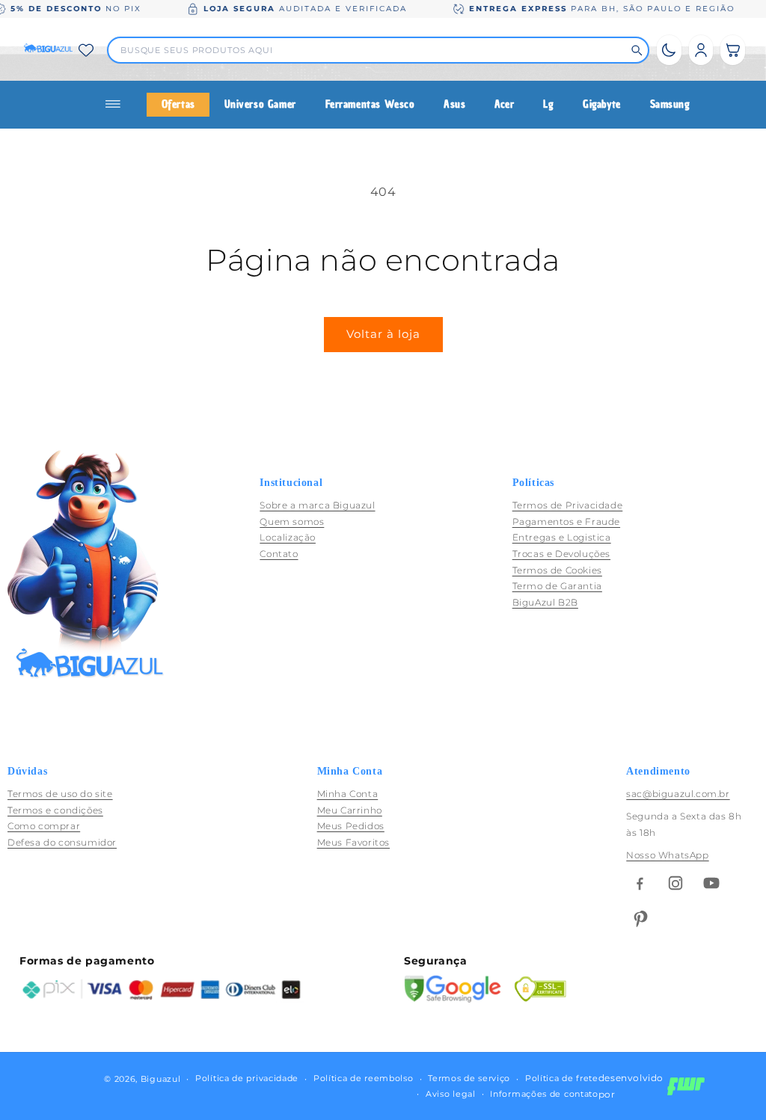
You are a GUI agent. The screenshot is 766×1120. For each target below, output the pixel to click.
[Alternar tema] (669, 50)
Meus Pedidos (350, 825)
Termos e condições (55, 810)
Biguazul (161, 1079)
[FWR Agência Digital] (686, 1086)
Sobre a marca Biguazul (317, 505)
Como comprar (43, 825)
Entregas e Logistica (561, 537)
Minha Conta (348, 793)
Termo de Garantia (557, 585)
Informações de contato (544, 1094)
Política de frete (561, 1078)
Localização (288, 537)
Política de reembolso (363, 1078)
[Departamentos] (119, 105)
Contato (279, 553)
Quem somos (292, 521)
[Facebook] (639, 883)
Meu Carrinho (349, 810)
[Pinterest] (639, 918)
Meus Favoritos (353, 842)
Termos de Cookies (557, 570)
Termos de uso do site (60, 793)
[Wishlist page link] (86, 50)
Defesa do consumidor (62, 842)
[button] (732, 50)
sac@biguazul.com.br (677, 793)
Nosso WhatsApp (667, 855)
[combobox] (371, 50)
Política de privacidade (246, 1078)
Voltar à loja (383, 334)
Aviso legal (451, 1094)
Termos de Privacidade (567, 505)
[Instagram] (675, 883)
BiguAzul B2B (545, 602)
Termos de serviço (469, 1078)
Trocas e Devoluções (561, 553)
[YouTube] (711, 883)
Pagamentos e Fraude (566, 521)
